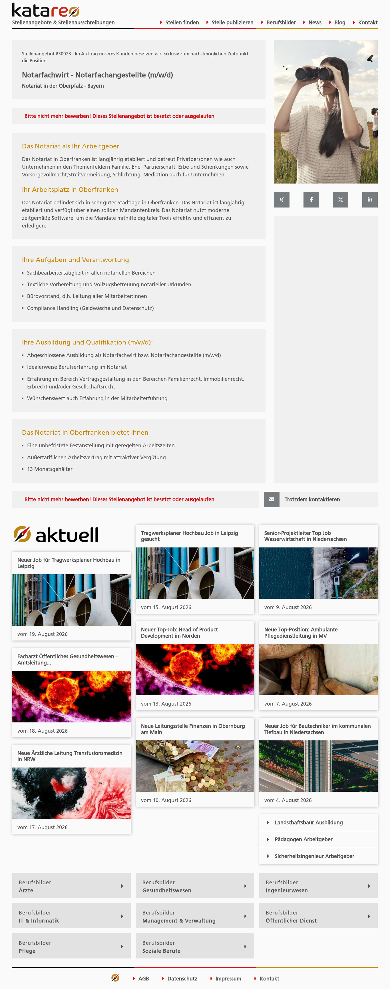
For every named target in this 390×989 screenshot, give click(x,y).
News (314, 22)
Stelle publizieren (232, 22)
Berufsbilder (280, 22)
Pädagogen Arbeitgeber (304, 839)
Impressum (227, 979)
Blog (339, 22)
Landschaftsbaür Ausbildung (309, 822)
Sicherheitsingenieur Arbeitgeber (314, 856)
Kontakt (367, 22)
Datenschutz (181, 979)
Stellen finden (181, 22)
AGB (143, 979)
